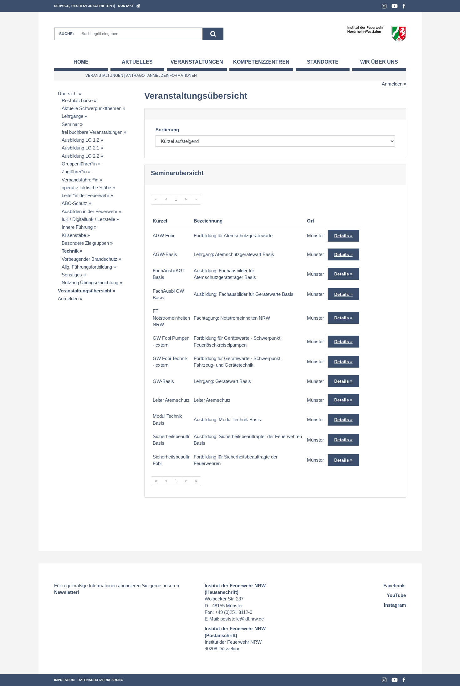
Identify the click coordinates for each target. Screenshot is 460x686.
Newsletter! (66, 592)
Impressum (64, 680)
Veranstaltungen (197, 62)
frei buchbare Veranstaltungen (92, 132)
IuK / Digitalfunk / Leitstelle (88, 219)
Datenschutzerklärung (100, 680)
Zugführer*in (74, 171)
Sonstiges (72, 274)
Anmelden (392, 83)
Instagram (384, 6)
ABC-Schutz (74, 203)
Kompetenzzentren (261, 62)
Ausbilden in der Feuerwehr (89, 211)
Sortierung (167, 129)
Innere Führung (77, 227)
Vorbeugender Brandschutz (89, 259)
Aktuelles (137, 62)
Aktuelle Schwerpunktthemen (91, 108)
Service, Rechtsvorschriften (83, 6)
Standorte (323, 62)
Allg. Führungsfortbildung (87, 267)
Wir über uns (379, 62)
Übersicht (68, 93)
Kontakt (126, 6)
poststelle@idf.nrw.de (242, 618)
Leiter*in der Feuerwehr (85, 195)
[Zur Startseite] (376, 33)
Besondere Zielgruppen (85, 243)
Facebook (403, 6)
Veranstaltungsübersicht (84, 290)
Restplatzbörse (77, 100)
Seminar (70, 124)
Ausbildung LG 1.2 (80, 140)
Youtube (394, 6)
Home (81, 62)
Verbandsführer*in (80, 179)
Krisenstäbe (74, 235)
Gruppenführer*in (79, 163)
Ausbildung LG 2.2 (80, 156)
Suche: (66, 34)
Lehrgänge (72, 116)
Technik (70, 251)
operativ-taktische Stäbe (86, 187)
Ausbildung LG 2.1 (80, 147)
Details (341, 235)
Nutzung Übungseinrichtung (90, 282)
